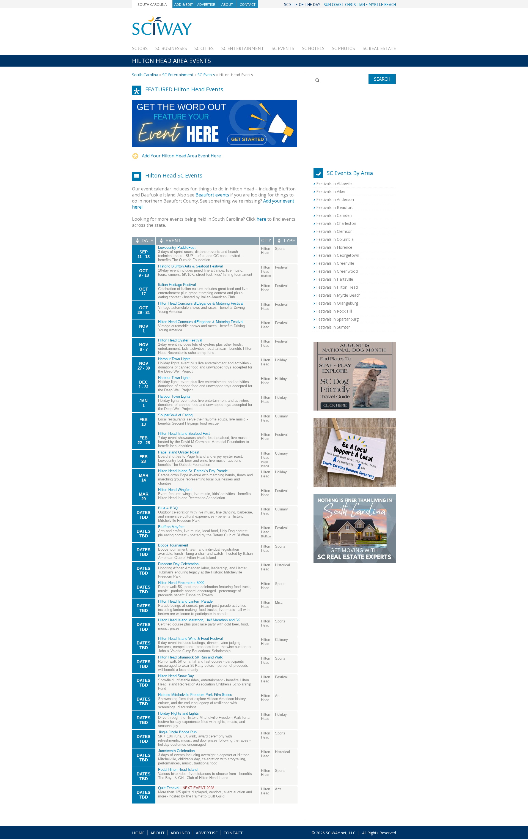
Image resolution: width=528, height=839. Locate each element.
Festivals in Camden (334, 215)
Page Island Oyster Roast (178, 452)
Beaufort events (212, 195)
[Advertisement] (296, 28)
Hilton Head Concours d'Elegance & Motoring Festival (200, 303)
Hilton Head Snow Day (176, 676)
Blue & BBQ (168, 508)
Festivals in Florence (334, 247)
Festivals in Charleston (336, 223)
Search (382, 79)
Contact (247, 4)
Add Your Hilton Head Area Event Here (181, 156)
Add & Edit (183, 4)
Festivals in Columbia (335, 239)
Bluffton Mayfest (171, 527)
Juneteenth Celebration (176, 751)
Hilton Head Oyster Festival (180, 340)
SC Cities (204, 48)
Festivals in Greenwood (337, 271)
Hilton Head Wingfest (175, 490)
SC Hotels (313, 48)
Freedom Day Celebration (178, 564)
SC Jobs (140, 48)
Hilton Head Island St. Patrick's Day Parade (193, 471)
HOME (138, 832)
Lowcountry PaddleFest (177, 247)
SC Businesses (171, 48)
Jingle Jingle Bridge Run (177, 732)
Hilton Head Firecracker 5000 (181, 583)
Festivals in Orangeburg (337, 303)
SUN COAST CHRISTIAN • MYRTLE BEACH (360, 4)
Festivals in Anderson (335, 199)
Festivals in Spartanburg (337, 319)
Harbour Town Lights (174, 359)
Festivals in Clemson (334, 231)
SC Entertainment (242, 48)
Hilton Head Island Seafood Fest (184, 433)
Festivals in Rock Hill (334, 311)
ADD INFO (180, 832)
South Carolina (152, 4)
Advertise (206, 4)
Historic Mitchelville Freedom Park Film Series (195, 695)
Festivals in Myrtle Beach (338, 295)
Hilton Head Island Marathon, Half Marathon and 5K (199, 620)
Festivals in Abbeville (334, 183)
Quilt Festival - (186, 788)
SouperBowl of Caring (175, 415)
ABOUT (157, 832)
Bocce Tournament (173, 545)
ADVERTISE (207, 832)
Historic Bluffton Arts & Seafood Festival (190, 266)
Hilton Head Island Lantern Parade (185, 601)
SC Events (283, 48)
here (261, 219)
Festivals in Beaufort (334, 207)
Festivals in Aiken (331, 191)
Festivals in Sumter (333, 327)
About (227, 4)
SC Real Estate (379, 48)
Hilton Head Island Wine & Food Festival (190, 638)
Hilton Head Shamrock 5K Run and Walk (190, 657)
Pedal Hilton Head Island (177, 769)
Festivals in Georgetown (337, 255)
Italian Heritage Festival (177, 285)
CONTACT (233, 832)
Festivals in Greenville (335, 263)
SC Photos (343, 48)
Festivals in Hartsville (334, 279)
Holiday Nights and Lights (178, 713)
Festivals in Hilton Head (337, 287)
